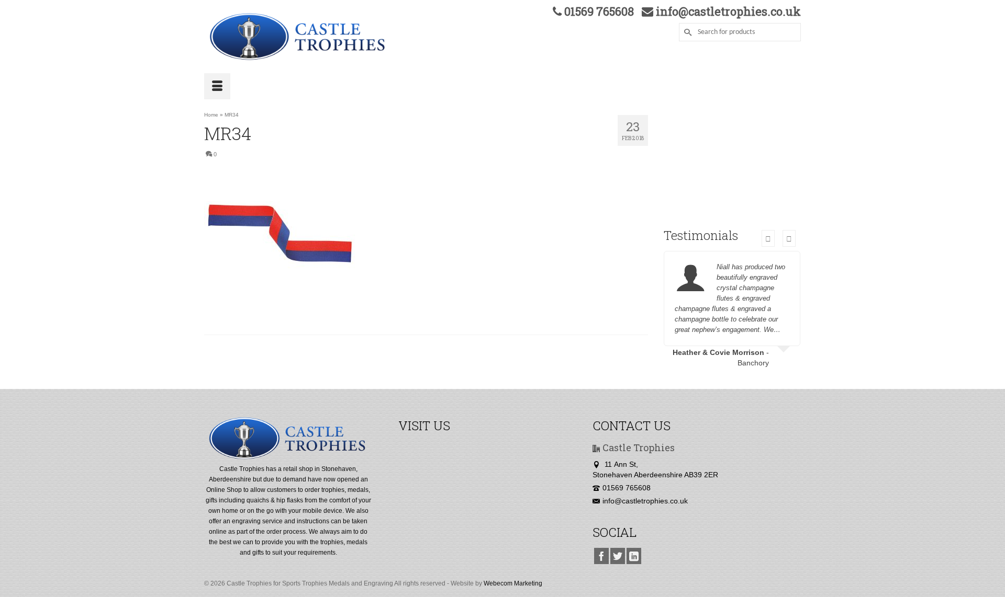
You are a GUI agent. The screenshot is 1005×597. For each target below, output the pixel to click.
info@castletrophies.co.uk (645, 501)
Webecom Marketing (513, 583)
